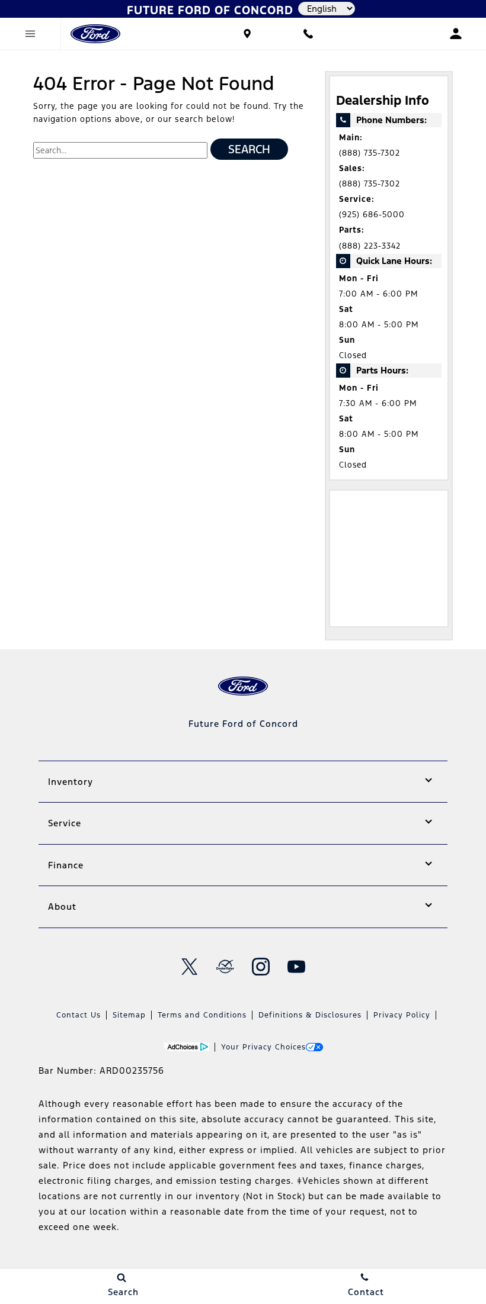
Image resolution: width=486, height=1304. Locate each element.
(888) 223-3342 (370, 246)
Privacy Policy (401, 1015)
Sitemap (129, 1015)
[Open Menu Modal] (30, 34)
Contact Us (78, 1015)
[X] (189, 966)
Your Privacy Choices (263, 1047)
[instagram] (261, 966)
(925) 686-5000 (372, 215)
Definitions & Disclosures (310, 1015)
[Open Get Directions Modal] (247, 34)
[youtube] (296, 966)
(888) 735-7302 (369, 153)
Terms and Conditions (202, 1015)
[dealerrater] (225, 966)
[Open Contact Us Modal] (307, 34)
